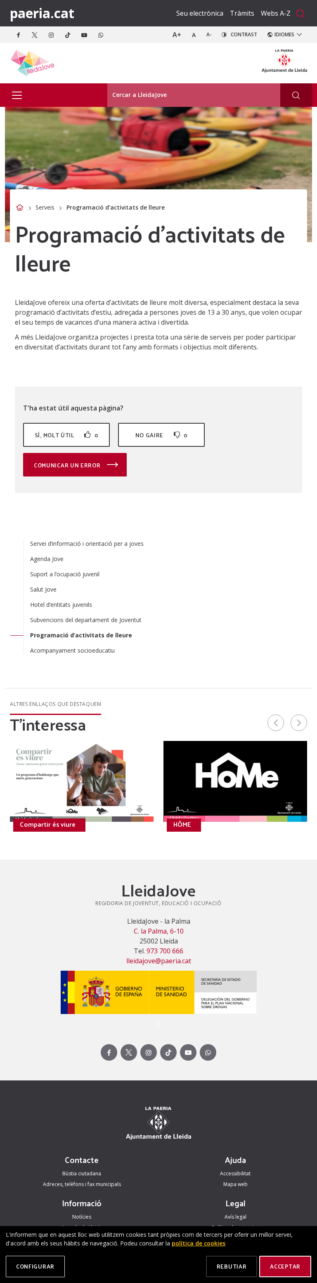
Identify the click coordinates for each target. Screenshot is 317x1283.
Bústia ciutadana (81, 1173)
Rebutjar (232, 1266)
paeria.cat (42, 13)
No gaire (161, 435)
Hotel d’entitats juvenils (61, 604)
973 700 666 (164, 950)
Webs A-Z (276, 13)
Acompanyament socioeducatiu (72, 650)
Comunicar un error (68, 465)
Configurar (35, 1266)
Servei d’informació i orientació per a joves (87, 543)
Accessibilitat (235, 1173)
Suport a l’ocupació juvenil (64, 574)
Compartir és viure (48, 824)
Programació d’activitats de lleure (81, 635)
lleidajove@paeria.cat (158, 960)
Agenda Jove (47, 559)
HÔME (182, 824)
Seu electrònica (199, 13)
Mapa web (235, 1184)
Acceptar (285, 1266)
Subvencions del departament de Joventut (86, 620)
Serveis (44, 207)
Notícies (81, 1216)
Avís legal (235, 1216)
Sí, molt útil (66, 435)
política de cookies (198, 1243)
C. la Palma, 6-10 (159, 931)
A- (209, 34)
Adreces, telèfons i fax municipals (82, 1184)
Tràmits (242, 13)
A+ (177, 34)
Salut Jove (43, 589)
